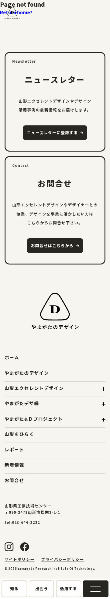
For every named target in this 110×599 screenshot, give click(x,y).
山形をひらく (19, 434)
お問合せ (14, 481)
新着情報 (14, 465)
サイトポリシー (20, 560)
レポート (14, 450)
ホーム (12, 358)
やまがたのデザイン (27, 373)
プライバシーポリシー (62, 560)
